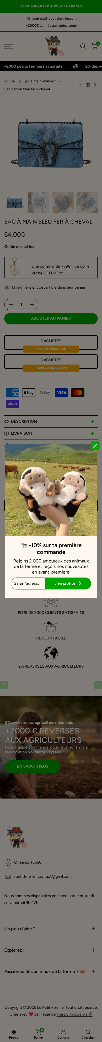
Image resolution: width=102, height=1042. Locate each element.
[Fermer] (95, 445)
